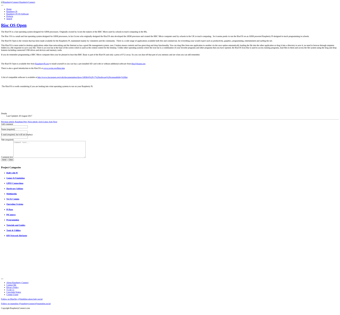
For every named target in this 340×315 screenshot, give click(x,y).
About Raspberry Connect (17, 282)
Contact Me (11, 285)
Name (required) (8, 129)
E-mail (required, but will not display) (17, 134)
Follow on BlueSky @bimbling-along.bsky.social (21, 299)
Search (9, 19)
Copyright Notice (13, 292)
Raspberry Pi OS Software (17, 14)
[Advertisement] (80, 258)
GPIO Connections (14, 183)
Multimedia (11, 194)
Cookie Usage (12, 294)
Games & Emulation (15, 178)
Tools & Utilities (13, 230)
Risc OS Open (14, 25)
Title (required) (7, 140)
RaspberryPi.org (42, 64)
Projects (9, 16)
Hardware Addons (14, 188)
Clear (11, 160)
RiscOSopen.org (138, 64)
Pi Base (9, 209)
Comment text (7, 157)
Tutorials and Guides (15, 225)
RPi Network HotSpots (16, 235)
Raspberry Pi (11, 11)
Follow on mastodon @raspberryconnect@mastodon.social (26, 303)
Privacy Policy (12, 287)
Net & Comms (12, 199)
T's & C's (10, 290)
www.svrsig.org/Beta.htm (54, 68)
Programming (12, 220)
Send (4, 160)
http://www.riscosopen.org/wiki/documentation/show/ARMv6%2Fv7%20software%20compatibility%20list (82, 77)
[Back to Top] (2, 278)
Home (9, 9)
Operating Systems (14, 204)
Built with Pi (12, 173)
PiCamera (11, 215)
